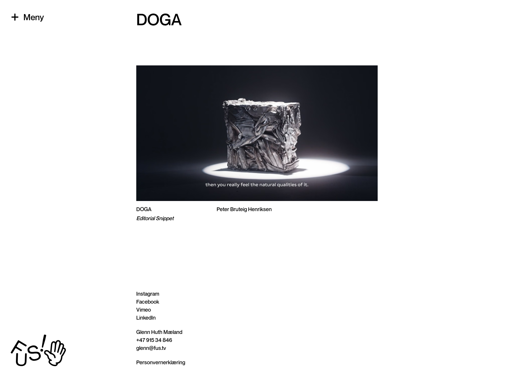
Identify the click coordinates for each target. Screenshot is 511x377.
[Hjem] (38, 350)
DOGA (143, 209)
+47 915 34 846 (154, 340)
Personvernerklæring (160, 362)
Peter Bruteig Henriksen (244, 209)
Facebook (147, 302)
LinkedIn (146, 318)
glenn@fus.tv (151, 348)
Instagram (147, 294)
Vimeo (143, 310)
